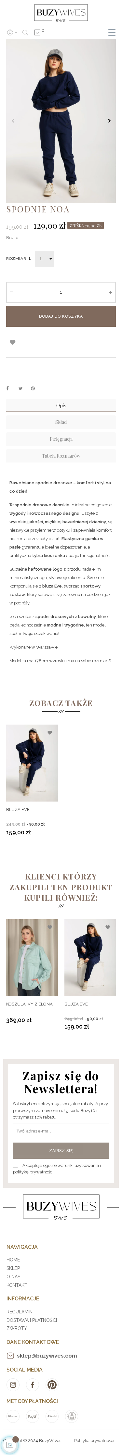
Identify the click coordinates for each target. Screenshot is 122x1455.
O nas (13, 1276)
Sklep (13, 1268)
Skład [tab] (61, 422)
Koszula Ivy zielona (29, 1004)
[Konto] (12, 32)
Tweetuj (23, 388)
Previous (12, 121)
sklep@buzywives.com (47, 1356)
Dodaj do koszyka (61, 316)
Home (13, 1259)
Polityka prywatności (94, 1440)
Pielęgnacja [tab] (61, 439)
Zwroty (17, 1328)
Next (109, 121)
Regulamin (20, 1311)
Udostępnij (11, 388)
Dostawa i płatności (32, 1320)
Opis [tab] (61, 405)
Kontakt (17, 1285)
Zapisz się (61, 1150)
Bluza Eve (18, 809)
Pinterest (36, 388)
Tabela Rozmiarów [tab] (61, 456)
